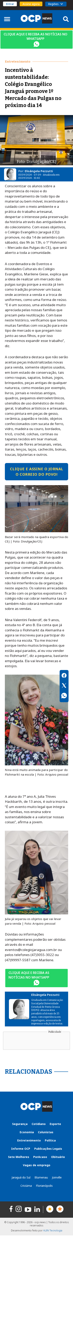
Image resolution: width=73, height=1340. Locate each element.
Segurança (20, 1124)
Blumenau (41, 1177)
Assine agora (31, 4)
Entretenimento (29, 1140)
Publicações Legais (48, 1149)
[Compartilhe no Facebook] (64, 676)
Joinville (57, 1177)
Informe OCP (20, 1149)
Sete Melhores (18, 1157)
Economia (27, 1132)
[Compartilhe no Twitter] (64, 686)
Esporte (55, 1124)
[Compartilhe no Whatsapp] (64, 696)
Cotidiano (39, 1124)
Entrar (10, 4)
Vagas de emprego (36, 1165)
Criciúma (26, 1186)
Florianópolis (44, 1186)
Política (50, 1140)
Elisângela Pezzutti (39, 171)
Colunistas (45, 1132)
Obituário (58, 1157)
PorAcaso (40, 1157)
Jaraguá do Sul (21, 1177)
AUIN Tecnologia (52, 1230)
